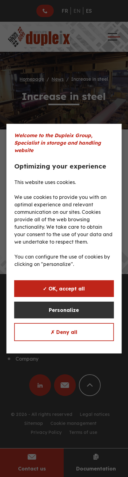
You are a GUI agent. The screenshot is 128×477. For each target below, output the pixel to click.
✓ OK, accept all (64, 289)
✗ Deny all (64, 332)
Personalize (64, 310)
